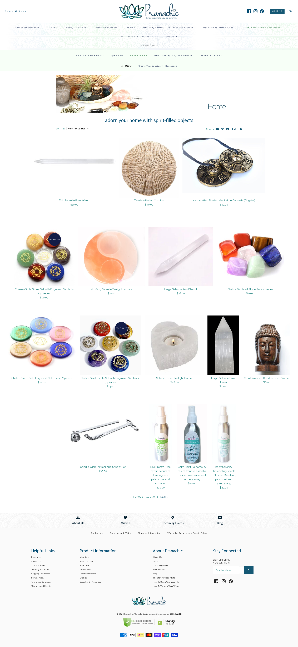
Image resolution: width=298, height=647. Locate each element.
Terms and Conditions (41, 582)
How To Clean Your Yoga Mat (166, 582)
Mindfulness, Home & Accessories (262, 28)
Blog (155, 573)
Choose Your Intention (28, 28)
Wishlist (171, 36)
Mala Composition (88, 561)
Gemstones (85, 569)
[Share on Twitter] (222, 129)
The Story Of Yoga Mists (164, 578)
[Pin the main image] (227, 129)
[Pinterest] (262, 11)
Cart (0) (277, 11)
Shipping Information (149, 533)
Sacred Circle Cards (211, 55)
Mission (156, 561)
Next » (164, 497)
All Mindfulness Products (90, 55)
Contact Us (97, 533)
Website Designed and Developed (150, 614)
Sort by (60, 129)
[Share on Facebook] (217, 129)
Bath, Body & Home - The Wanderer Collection (168, 28)
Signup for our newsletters (222, 561)
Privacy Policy (37, 578)
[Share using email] (241, 129)
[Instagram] (255, 11)
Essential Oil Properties (90, 582)
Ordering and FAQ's (120, 533)
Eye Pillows (117, 55)
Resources (36, 557)
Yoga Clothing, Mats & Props (219, 28)
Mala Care (84, 565)
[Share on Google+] (234, 129)
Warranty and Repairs (41, 586)
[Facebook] (249, 11)
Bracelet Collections (108, 28)
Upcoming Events (161, 565)
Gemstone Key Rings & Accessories (174, 55)
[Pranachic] (149, 5)
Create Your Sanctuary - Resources (157, 66)
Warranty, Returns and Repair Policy (187, 533)
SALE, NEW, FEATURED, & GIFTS (139, 36)
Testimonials (159, 569)
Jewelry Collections (76, 28)
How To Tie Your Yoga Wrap (165, 586)
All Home (126, 66)
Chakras (83, 578)
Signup (9, 11)
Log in (155, 45)
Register (144, 45)
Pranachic (128, 614)
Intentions (84, 557)
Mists (131, 28)
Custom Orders (38, 565)
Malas (53, 28)
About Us (157, 557)
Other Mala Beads (88, 573)
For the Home (138, 55)
